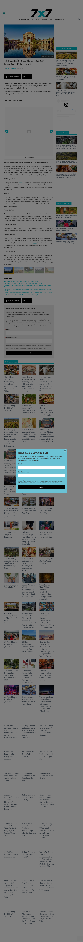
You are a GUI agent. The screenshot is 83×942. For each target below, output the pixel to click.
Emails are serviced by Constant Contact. (50, 482)
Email (20, 464)
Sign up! (41, 487)
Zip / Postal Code (23, 472)
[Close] (65, 451)
